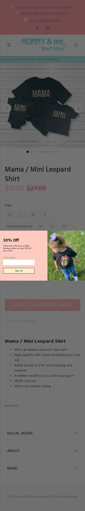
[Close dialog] (82, 233)
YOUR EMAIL (9, 257)
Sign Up (19, 270)
